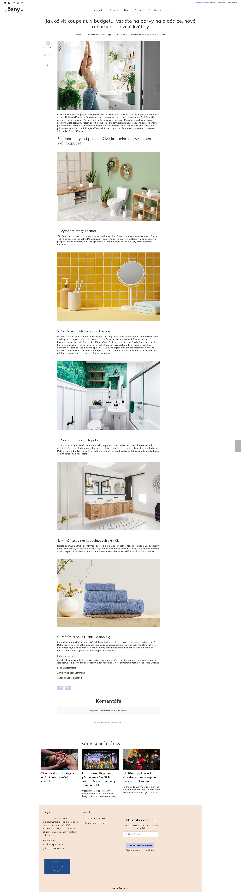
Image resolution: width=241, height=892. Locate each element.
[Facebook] (5, 3)
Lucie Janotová (48, 48)
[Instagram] (18, 3)
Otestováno (155, 10)
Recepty (115, 10)
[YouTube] (14, 3)
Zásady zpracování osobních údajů (140, 850)
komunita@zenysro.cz (96, 822)
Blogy (127, 10)
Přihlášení (221, 3)
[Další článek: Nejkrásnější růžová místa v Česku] (238, 446)
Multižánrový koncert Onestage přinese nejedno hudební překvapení (140, 777)
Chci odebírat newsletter (140, 845)
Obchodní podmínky (53, 844)
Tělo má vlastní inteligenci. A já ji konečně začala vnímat (58, 777)
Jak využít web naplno (54, 848)
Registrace (232, 3)
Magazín (98, 10)
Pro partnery (49, 840)
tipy (48, 65)
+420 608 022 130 (95, 818)
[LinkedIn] (9, 3)
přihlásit (124, 710)
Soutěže (139, 10)
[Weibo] (22, 3)
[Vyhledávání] (168, 10)
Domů (78, 34)
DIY (48, 62)
